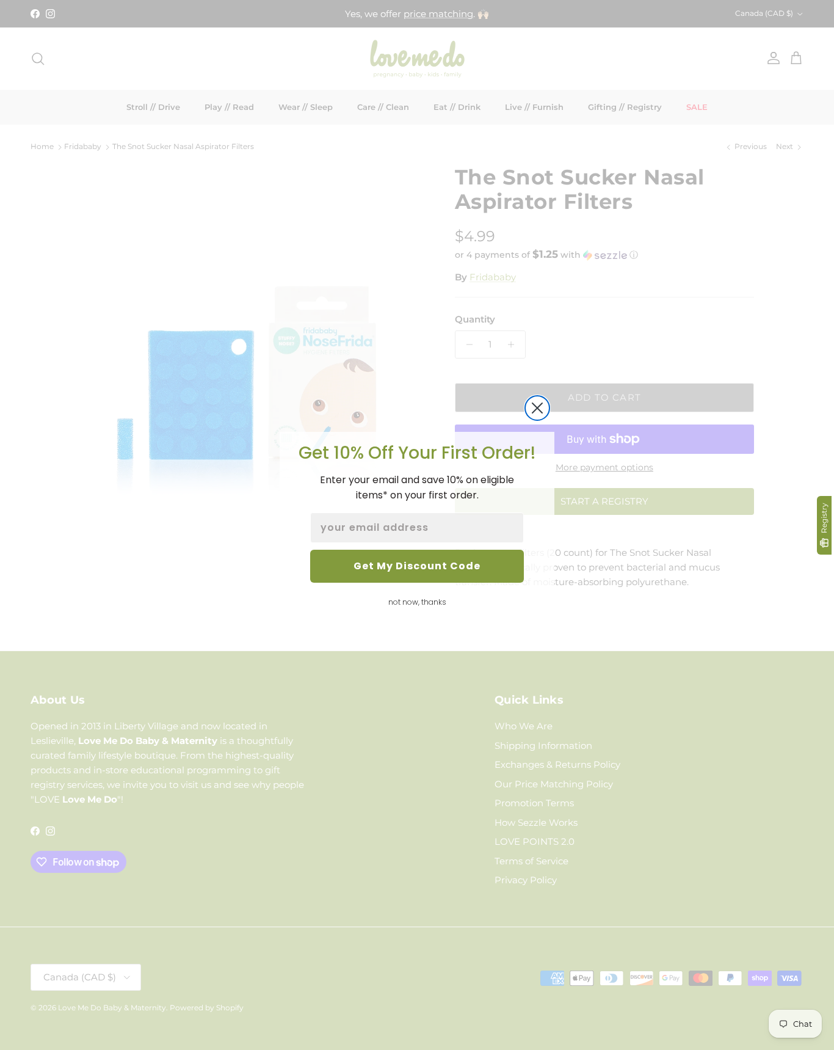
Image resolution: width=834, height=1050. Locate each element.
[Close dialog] (537, 408)
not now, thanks (417, 602)
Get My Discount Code (417, 566)
